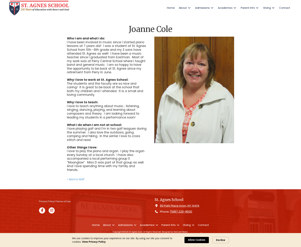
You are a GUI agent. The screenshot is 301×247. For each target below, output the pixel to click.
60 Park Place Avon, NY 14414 (179, 206)
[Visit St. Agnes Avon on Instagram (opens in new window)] (52, 210)
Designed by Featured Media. (175, 232)
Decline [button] (220, 240)
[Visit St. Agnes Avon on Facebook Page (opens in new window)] (42, 210)
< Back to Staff (75, 179)
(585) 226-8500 (181, 212)
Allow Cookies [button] (196, 239)
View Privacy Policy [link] (94, 241)
